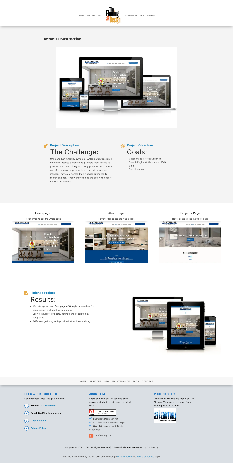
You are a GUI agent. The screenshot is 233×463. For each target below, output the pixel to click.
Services (91, 15)
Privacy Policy (38, 428)
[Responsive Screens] (116, 127)
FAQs (142, 15)
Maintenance (131, 15)
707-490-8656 (47, 405)
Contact (151, 15)
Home (81, 15)
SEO (100, 15)
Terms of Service (145, 456)
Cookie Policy (38, 420)
